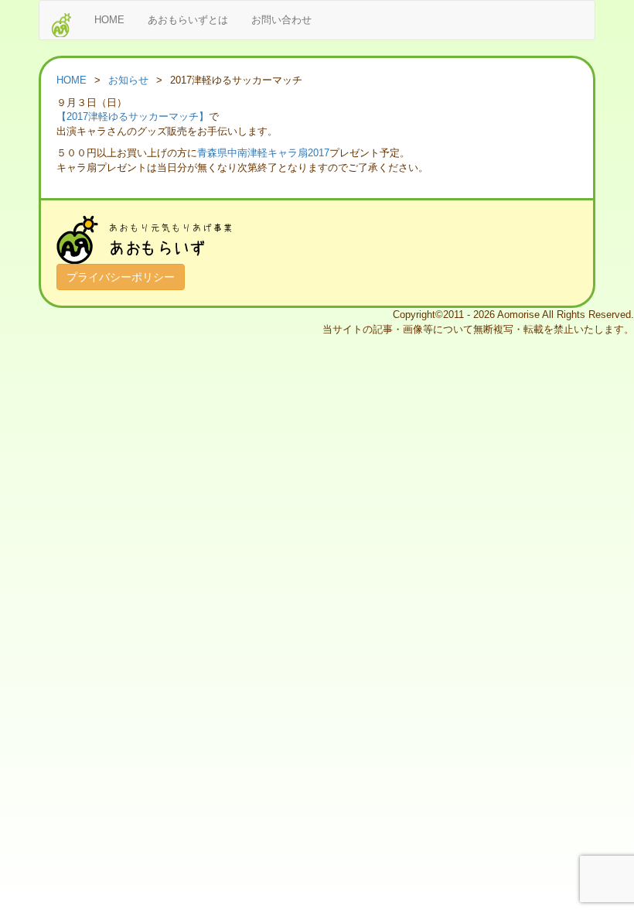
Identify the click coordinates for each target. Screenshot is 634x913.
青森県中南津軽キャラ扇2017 (263, 153)
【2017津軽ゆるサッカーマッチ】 (132, 116)
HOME (109, 20)
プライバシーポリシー (120, 277)
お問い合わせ (281, 20)
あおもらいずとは (188, 20)
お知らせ (128, 80)
